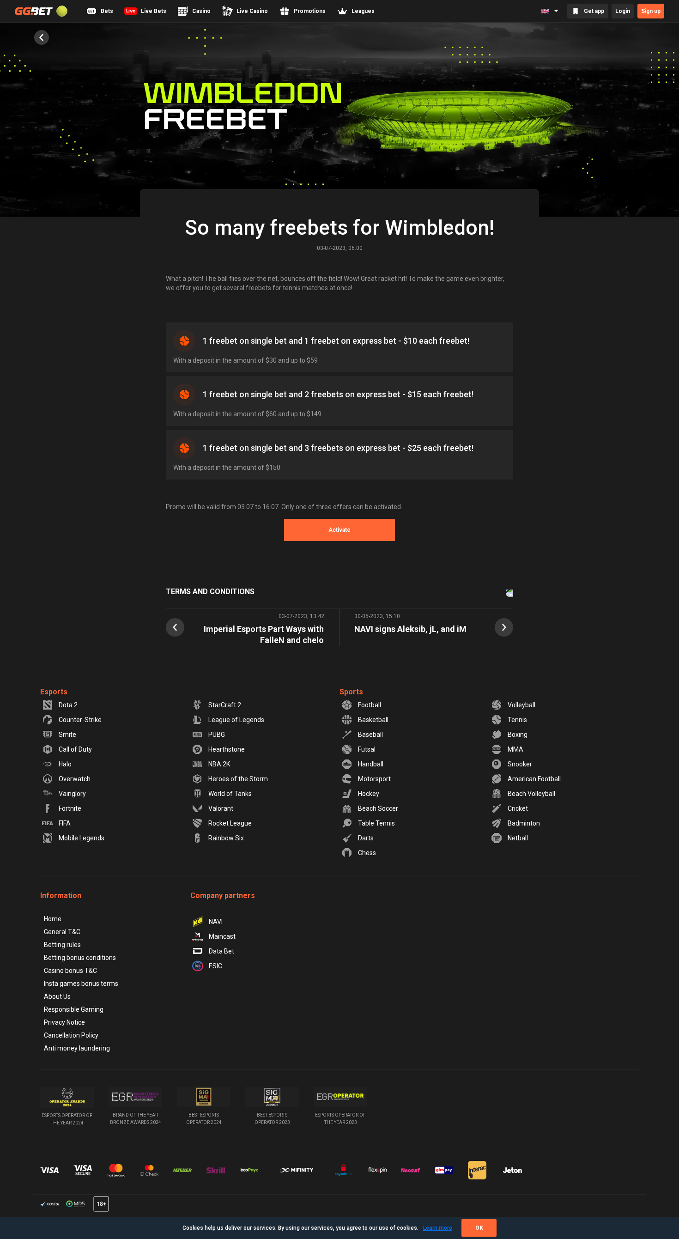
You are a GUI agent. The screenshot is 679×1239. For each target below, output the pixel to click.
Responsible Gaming (73, 1009)
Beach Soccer (378, 808)
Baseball (370, 734)
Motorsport (374, 779)
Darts (366, 838)
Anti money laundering (77, 1048)
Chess (367, 852)
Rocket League (230, 823)
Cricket (518, 808)
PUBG (216, 734)
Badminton (524, 823)
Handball (370, 764)
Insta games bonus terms (81, 983)
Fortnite (70, 808)
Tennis (517, 719)
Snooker (520, 764)
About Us (57, 996)
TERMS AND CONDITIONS (210, 591)
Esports (53, 691)
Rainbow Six (226, 838)
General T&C (62, 931)
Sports (351, 691)
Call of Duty (75, 749)
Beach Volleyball (531, 793)
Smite (67, 734)
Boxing (517, 734)
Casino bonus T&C (70, 970)
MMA (515, 749)
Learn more (437, 1228)
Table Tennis (376, 823)
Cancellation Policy (71, 1035)
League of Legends (236, 719)
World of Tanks (230, 793)
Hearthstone (226, 749)
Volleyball (521, 705)
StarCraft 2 (224, 705)
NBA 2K (219, 764)
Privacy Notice (64, 1022)
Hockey (368, 793)
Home (52, 919)
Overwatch (75, 779)
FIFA (65, 823)
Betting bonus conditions (80, 957)
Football (369, 705)
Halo (65, 764)
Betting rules (62, 944)
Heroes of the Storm (238, 779)
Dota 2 (68, 705)
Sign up (651, 11)
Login (622, 11)
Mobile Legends (81, 838)
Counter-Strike (80, 719)
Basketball (373, 719)
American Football (534, 779)
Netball (518, 838)
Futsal (367, 749)
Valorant (220, 808)
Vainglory (72, 793)
